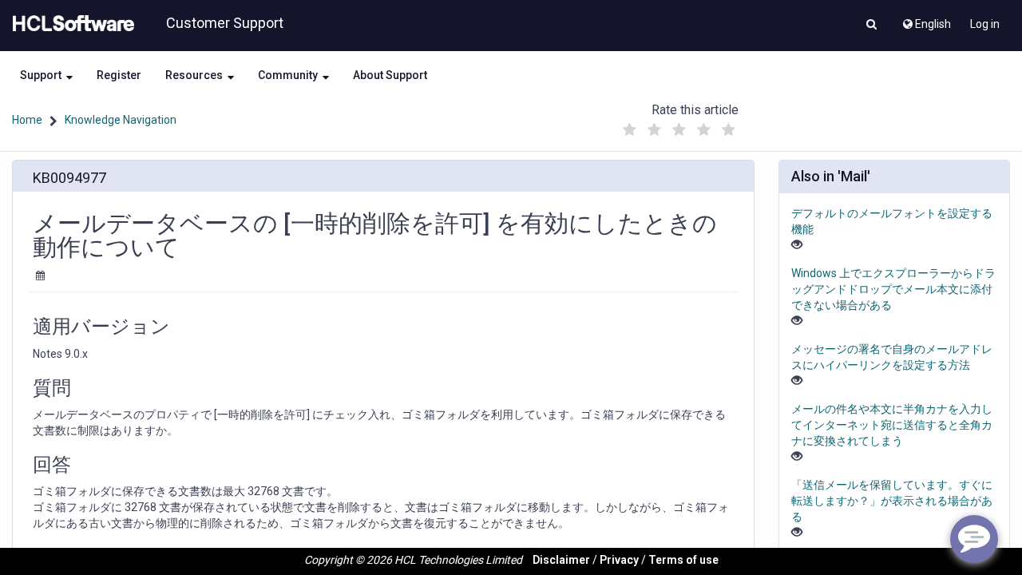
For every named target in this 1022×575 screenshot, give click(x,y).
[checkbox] (630, 130)
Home (27, 119)
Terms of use (683, 559)
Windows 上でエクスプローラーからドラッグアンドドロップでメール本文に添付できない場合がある (893, 289)
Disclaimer (561, 559)
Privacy (619, 559)
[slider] (679, 126)
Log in (985, 24)
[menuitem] (926, 20)
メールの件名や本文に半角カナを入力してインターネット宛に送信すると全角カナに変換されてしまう (891, 424)
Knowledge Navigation (120, 119)
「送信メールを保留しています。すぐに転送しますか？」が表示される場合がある (891, 500)
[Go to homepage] (70, 24)
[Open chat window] (974, 539)
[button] (871, 26)
